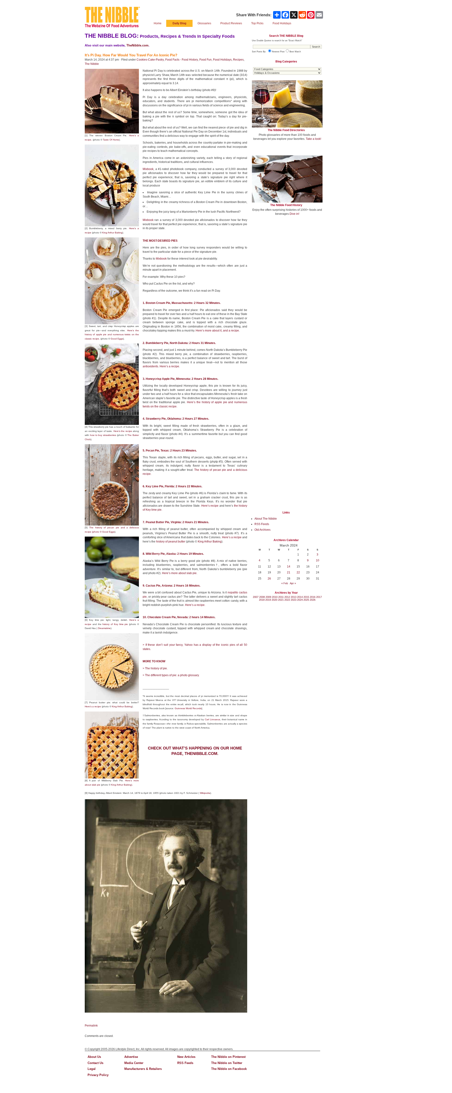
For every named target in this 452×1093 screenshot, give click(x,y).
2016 (312, 597)
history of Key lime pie (115, 624)
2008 (262, 597)
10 (317, 560)
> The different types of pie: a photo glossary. (171, 675)
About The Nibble (265, 518)
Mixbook (148, 169)
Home (157, 23)
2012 (287, 597)
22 (298, 572)
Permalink (91, 1025)
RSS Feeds (261, 524)
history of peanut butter (170, 541)
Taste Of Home (111, 139)
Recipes (238, 59)
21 (288, 572)
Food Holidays (222, 59)
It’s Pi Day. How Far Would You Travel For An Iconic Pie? (131, 55)
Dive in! (294, 213)
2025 (306, 599)
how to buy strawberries (103, 435)
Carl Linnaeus (212, 719)
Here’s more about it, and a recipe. (218, 330)
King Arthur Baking (112, 232)
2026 (312, 599)
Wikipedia (205, 793)
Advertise (131, 1057)
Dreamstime (104, 628)
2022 (287, 599)
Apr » (293, 583)
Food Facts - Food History (181, 59)
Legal (92, 1069)
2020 (274, 599)
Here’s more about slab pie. (179, 573)
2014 (300, 597)
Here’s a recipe (93, 706)
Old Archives (262, 529)
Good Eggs (117, 338)
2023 (293, 599)
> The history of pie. (155, 668)
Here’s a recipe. (195, 605)
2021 (281, 599)
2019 (268, 599)
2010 (275, 597)
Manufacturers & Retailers (143, 1069)
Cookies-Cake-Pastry (150, 59)
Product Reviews (231, 23)
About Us (94, 1057)
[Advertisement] (287, 254)
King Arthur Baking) (121, 784)
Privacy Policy (98, 1075)
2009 (268, 597)
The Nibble (92, 64)
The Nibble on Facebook (229, 1069)
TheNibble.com (137, 45)
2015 (306, 597)
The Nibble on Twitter (226, 1063)
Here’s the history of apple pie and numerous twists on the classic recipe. (112, 334)
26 (269, 578)
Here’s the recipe (122, 431)
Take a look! (313, 139)
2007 (255, 597)
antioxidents (150, 366)
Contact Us (95, 1063)
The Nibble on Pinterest (228, 1057)
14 (288, 566)
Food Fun (205, 59)
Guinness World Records (188, 708)
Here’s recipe (209, 505)
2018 (262, 599)
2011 (281, 597)
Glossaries (204, 23)
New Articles (186, 1057)
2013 (293, 597)
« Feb (284, 583)
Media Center (133, 1063)
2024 (300, 599)
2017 (319, 597)
